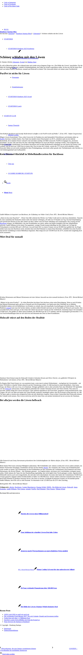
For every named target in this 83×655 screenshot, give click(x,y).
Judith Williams (11, 489)
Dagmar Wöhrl (41, 487)
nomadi (8, 308)
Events (22, 62)
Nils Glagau (21, 489)
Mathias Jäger (32, 62)
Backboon (3, 223)
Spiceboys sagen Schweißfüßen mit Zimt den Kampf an (22, 620)
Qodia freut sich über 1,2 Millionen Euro (17, 618)
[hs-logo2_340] (15, 18)
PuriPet (2, 139)
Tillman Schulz (60, 489)
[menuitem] (43, 629)
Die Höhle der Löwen (59, 487)
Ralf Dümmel (41, 489)
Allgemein (15, 62)
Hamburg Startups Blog (8, 32)
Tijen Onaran (50, 489)
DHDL (49, 487)
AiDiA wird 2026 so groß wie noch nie (16, 614)
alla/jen (45, 467)
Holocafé (8, 389)
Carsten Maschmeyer (29, 487)
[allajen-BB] (10, 52)
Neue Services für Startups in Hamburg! (17, 622)
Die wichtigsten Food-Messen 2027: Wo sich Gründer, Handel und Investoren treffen (31, 616)
